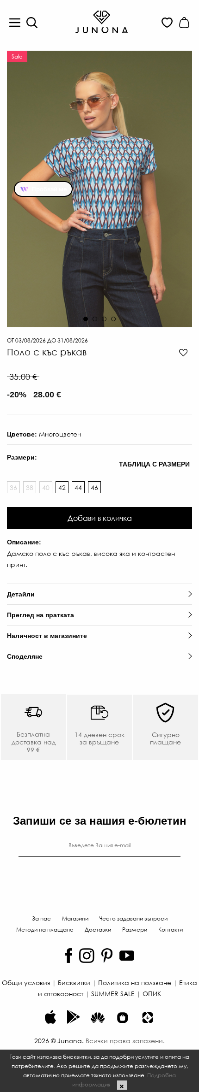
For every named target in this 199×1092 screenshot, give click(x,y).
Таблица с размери (154, 464)
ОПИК (152, 993)
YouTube (126, 955)
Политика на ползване (134, 982)
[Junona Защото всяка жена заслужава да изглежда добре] (101, 21)
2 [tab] (95, 319)
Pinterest (106, 955)
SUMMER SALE (113, 993)
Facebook (68, 955)
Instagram (86, 955)
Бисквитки (74, 982)
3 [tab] (104, 319)
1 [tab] (85, 319)
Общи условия (26, 982)
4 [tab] (113, 319)
